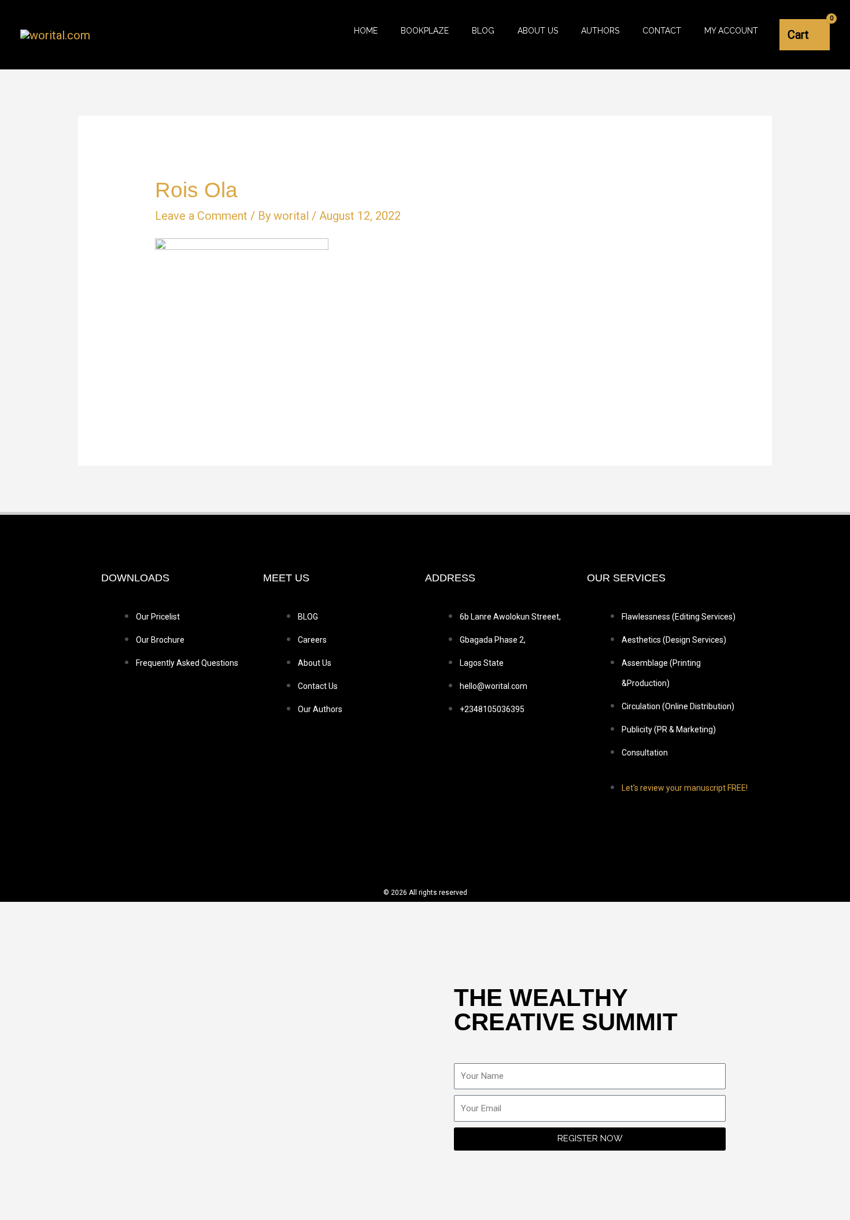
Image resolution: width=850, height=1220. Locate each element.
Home (366, 30)
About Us (538, 30)
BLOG (483, 30)
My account (731, 30)
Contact (661, 30)
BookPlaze (425, 30)
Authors (600, 30)
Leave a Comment (201, 216)
